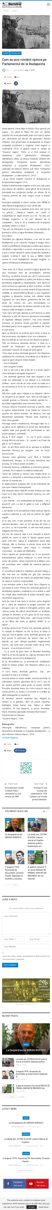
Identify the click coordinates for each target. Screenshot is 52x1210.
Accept (32, 1207)
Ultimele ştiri (16, 53)
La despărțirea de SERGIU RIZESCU (26, 1050)
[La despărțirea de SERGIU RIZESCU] (14, 825)
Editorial (31, 819)
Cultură (6, 53)
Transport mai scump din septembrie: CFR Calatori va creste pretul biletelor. (38, 794)
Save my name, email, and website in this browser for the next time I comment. (26, 957)
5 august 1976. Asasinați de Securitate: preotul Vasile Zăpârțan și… (31, 1074)
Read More (44, 1207)
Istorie (8, 819)
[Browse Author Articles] (26, 767)
